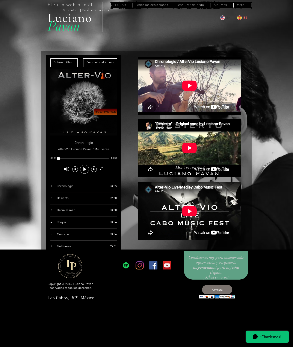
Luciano (70, 18)
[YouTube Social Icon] (167, 265)
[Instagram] (140, 265)
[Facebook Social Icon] (153, 265)
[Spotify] (126, 265)
